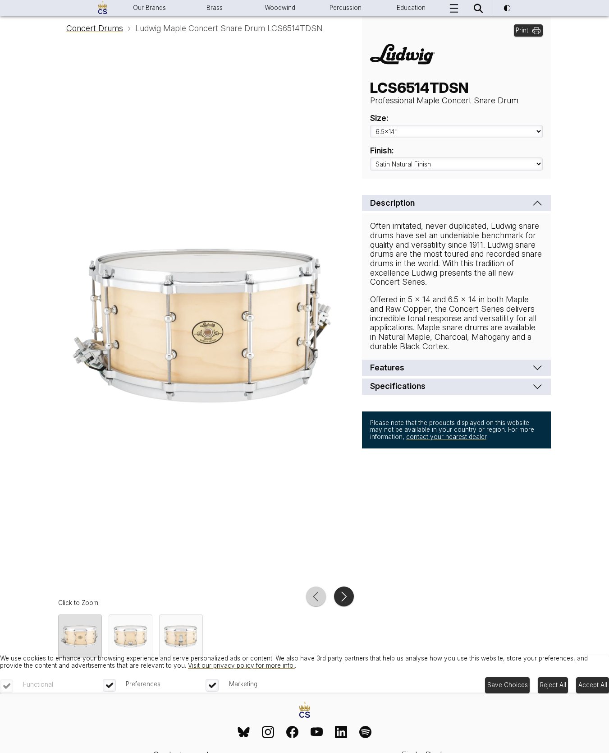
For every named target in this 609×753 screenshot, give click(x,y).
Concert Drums (94, 28)
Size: (379, 118)
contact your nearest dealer (446, 436)
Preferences (143, 684)
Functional (38, 684)
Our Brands (149, 7)
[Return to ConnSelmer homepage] (102, 8)
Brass (214, 7)
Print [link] (522, 30)
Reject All (553, 684)
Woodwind (280, 7)
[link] (244, 732)
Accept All (592, 684)
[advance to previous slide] (316, 596)
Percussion (346, 7)
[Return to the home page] (305, 711)
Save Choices (507, 684)
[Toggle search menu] (478, 8)
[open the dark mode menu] (507, 8)
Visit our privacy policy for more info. (241, 665)
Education (411, 7)
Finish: (382, 150)
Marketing (243, 684)
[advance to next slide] (344, 596)
